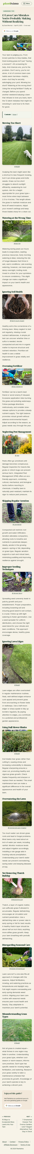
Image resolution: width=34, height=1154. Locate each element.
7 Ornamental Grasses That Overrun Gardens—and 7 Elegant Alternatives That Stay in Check (26, 1124)
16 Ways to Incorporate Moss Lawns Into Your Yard (8, 1122)
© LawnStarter (17, 524)
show (14, 114)
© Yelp (17, 455)
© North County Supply (17, 321)
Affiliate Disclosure (10, 1145)
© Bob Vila (17, 243)
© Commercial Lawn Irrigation (17, 828)
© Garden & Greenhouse (17, 969)
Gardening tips (8, 11)
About (4, 1142)
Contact (12, 1142)
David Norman (8, 25)
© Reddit (17, 166)
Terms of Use (25, 1145)
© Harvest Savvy (17, 593)
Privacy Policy (23, 1142)
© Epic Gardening (17, 387)
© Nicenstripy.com (17, 900)
